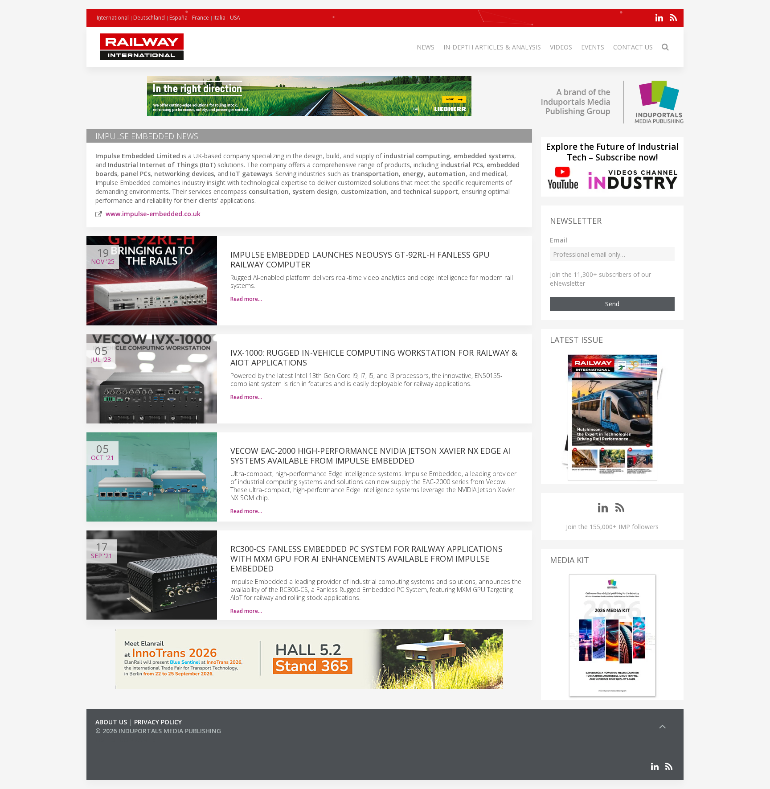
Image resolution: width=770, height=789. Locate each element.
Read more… (246, 299)
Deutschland (149, 17)
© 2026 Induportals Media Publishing (158, 731)
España (178, 17)
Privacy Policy (158, 722)
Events (592, 47)
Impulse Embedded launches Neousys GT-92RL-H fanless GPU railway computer (360, 259)
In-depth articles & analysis (492, 47)
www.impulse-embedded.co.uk (153, 214)
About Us (111, 722)
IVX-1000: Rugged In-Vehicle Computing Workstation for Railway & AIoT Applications (373, 357)
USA (235, 17)
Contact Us (633, 47)
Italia (219, 17)
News (425, 47)
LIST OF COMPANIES (125, 740)
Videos (561, 47)
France (200, 17)
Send (612, 304)
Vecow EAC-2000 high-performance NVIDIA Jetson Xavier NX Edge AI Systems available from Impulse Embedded (370, 455)
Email (558, 240)
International (113, 17)
